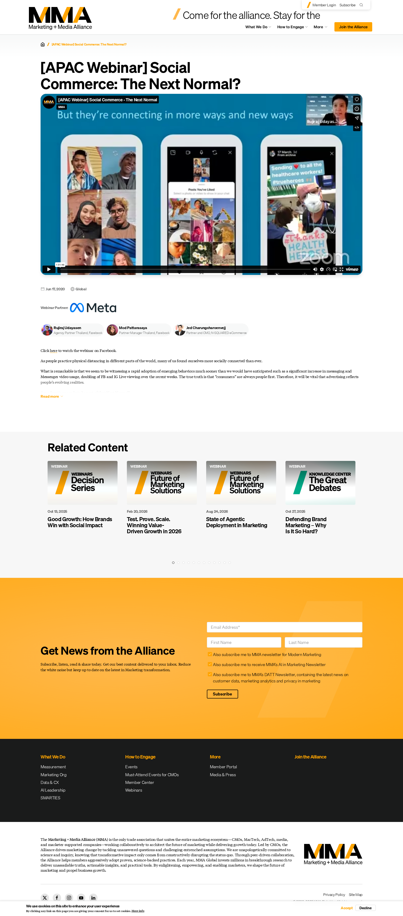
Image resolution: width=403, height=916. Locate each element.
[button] (72, 330)
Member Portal (223, 766)
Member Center (139, 782)
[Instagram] (69, 898)
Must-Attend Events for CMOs (152, 774)
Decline (365, 908)
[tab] (173, 563)
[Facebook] (57, 898)
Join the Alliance (353, 27)
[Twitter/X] (45, 898)
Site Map (355, 894)
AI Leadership (53, 790)
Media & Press (223, 774)
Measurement (53, 766)
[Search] (362, 5)
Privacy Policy (334, 894)
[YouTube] (81, 898)
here (53, 350)
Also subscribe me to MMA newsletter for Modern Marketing (267, 654)
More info (138, 911)
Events (131, 766)
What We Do (256, 27)
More (323, 28)
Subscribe (347, 5)
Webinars (133, 790)
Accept (347, 908)
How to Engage (290, 27)
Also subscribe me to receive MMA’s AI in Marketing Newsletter (269, 664)
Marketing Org (54, 774)
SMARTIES (50, 797)
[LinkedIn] (93, 898)
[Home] (43, 44)
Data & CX (50, 782)
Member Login (324, 5)
